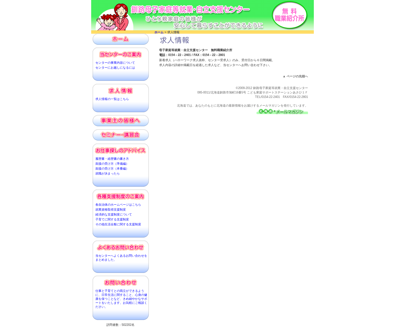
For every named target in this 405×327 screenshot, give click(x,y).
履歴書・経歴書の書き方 (112, 158)
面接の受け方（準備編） (112, 163)
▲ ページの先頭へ (295, 76)
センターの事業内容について (115, 62)
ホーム (159, 32)
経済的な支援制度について (113, 214)
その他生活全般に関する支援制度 (118, 224)
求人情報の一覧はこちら (112, 99)
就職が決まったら (107, 173)
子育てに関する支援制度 (112, 219)
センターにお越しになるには (115, 67)
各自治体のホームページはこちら (118, 204)
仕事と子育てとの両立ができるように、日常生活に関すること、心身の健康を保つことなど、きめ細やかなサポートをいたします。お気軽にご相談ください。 (121, 298)
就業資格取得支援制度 (110, 209)
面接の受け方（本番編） (112, 168)
